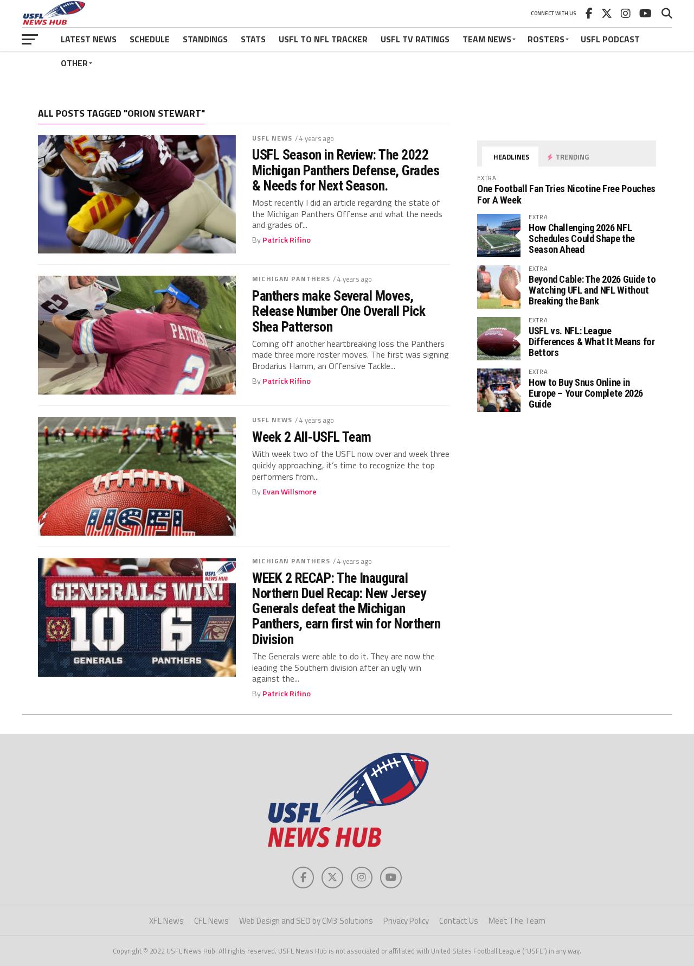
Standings (205, 39)
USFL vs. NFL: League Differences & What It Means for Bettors (592, 341)
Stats (253, 39)
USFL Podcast (610, 39)
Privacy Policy (406, 920)
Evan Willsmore (289, 492)
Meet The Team (517, 920)
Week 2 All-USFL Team (311, 436)
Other (74, 62)
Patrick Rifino (286, 240)
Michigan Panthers (291, 279)
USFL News (272, 138)
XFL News (166, 920)
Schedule (150, 39)
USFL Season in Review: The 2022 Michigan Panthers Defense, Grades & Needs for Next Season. (345, 170)
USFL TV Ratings (415, 39)
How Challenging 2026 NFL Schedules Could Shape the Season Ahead (582, 238)
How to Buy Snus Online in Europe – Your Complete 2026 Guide (586, 393)
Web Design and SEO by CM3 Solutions (306, 920)
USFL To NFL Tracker (323, 39)
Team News (486, 39)
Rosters (546, 39)
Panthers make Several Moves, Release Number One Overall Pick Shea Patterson (338, 311)
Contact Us (458, 920)
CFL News (211, 920)
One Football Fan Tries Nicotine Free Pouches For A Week (566, 194)
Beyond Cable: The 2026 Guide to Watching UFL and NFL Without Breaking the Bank (592, 290)
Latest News (89, 39)
